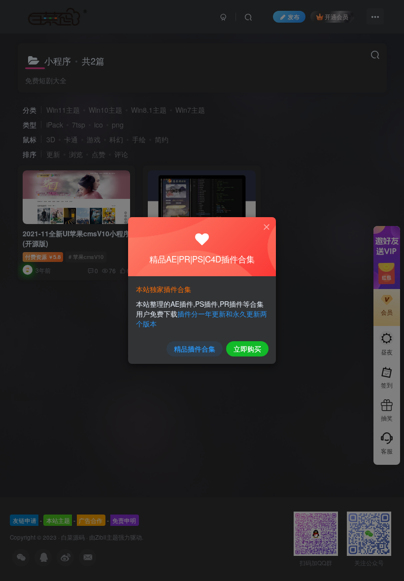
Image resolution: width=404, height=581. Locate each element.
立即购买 (247, 349)
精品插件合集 (194, 349)
